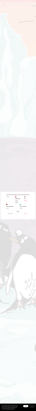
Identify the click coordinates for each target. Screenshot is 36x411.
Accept (26, 406)
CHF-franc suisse (10, 213)
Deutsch (16, 202)
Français (7, 196)
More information (11, 409)
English (21, 208)
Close (32, 406)
